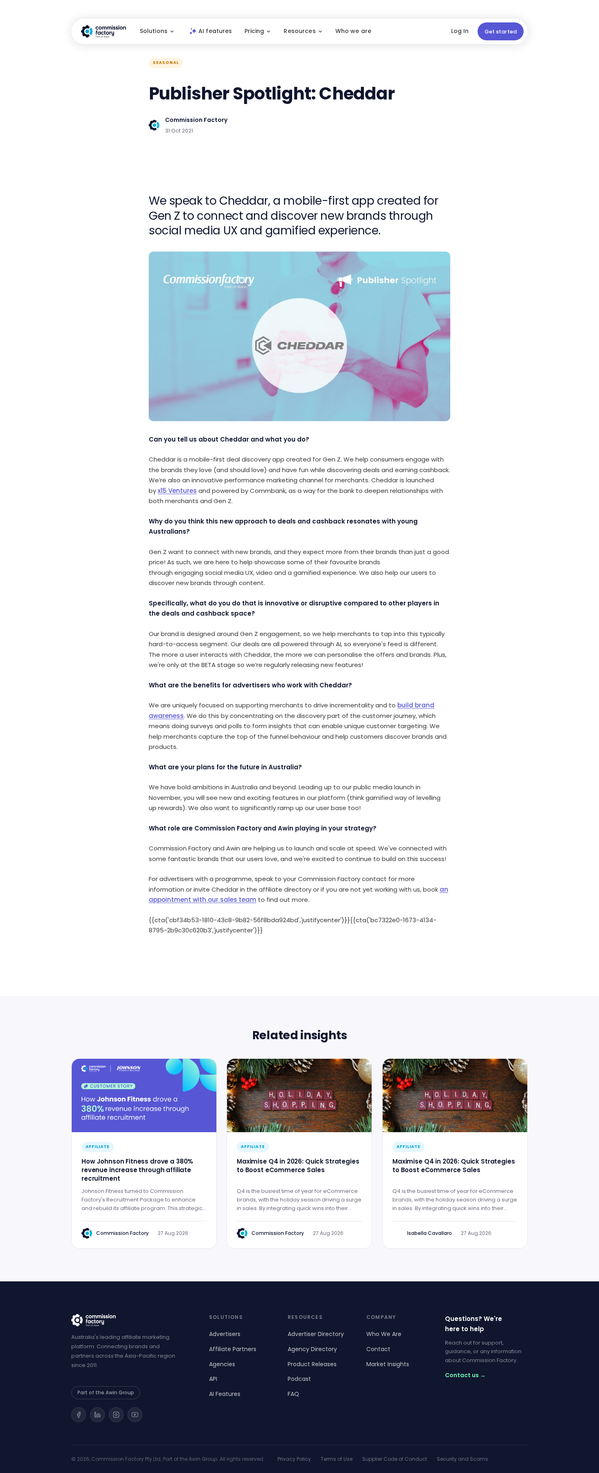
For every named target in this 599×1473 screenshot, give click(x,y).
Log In (460, 31)
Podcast (299, 1379)
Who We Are (383, 1334)
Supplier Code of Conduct (394, 1458)
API (213, 1379)
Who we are (353, 31)
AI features (215, 31)
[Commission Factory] (130, 1320)
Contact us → (465, 1375)
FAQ (293, 1394)
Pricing (254, 31)
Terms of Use (336, 1458)
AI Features (224, 1394)
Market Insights (387, 1364)
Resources (299, 31)
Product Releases (312, 1364)
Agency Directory (312, 1349)
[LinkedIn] (97, 1414)
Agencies (222, 1364)
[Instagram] (116, 1414)
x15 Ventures (177, 490)
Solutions (153, 31)
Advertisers (224, 1334)
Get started (500, 31)
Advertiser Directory (316, 1334)
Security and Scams (462, 1458)
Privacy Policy (294, 1458)
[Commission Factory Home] (103, 31)
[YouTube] (135, 1414)
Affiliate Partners (232, 1349)
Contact (378, 1349)
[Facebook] (78, 1414)
